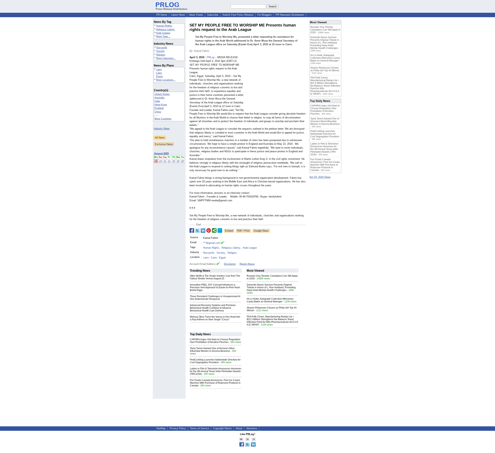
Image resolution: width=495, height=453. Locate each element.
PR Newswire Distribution (290, 14)
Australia (159, 97)
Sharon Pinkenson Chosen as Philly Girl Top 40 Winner (324, 69)
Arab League (163, 32)
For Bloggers (264, 14)
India (157, 101)
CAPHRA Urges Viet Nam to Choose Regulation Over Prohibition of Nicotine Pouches (215, 340)
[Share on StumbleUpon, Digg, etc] (214, 230)
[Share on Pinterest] (208, 230)
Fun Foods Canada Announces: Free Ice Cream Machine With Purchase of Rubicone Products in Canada (215, 383)
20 (173, 161)
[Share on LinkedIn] (203, 230)
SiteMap (161, 428)
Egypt (159, 76)
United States (162, 94)
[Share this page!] (247, 445)
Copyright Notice (222, 428)
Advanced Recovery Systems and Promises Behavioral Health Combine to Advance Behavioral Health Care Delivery (213, 308)
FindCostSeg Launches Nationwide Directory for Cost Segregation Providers (215, 361)
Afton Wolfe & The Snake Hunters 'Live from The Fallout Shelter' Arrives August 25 (215, 277)
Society (160, 51)
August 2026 (161, 153)
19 (178, 161)
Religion (160, 54)
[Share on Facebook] (191, 230)
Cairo (159, 72)
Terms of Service (199, 428)
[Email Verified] (222, 243)
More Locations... (166, 79)
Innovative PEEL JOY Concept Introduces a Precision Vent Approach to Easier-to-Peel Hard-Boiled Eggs (215, 287)
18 (182, 161)
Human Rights (164, 25)
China (157, 111)
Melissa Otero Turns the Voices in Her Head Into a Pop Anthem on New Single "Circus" (215, 318)
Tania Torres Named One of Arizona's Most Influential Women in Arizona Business (212, 349)
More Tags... (163, 36)
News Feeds (196, 14)
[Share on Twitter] (197, 230)
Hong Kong (160, 104)
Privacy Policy (178, 428)
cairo (159, 69)
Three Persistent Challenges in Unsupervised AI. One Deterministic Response (215, 297)
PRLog (210, 57)
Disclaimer (230, 264)
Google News (261, 230)
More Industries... (166, 58)
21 (169, 161)
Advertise (251, 428)
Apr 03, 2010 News (320, 177)
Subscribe (212, 14)
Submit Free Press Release (237, 14)
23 (160, 161)
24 (156, 161)
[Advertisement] (277, 84)
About (239, 428)
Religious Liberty (165, 29)
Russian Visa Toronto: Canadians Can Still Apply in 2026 (325, 30)
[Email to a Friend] (220, 230)
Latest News (178, 14)
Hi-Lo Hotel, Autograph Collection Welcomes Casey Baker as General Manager (270, 300)
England (159, 108)
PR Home (161, 14)
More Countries (163, 118)
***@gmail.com (211, 242)
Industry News (162, 128)
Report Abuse (247, 264)
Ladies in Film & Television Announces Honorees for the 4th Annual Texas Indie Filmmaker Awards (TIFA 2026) (215, 371)
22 (164, 161)
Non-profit (161, 47)
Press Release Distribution (171, 9)
